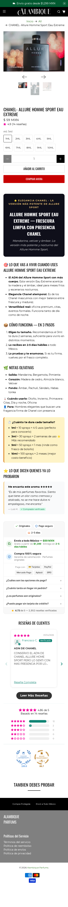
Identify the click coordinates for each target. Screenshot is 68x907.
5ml (49, 138)
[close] (64, 3)
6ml (8, 147)
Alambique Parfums (37, 867)
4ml (38, 138)
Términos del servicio (17, 842)
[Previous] (24, 77)
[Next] (43, 77)
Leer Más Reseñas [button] (34, 695)
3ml (28, 138)
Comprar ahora (34, 179)
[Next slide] (62, 664)
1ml (7, 138)
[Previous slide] (6, 664)
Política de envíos (15, 849)
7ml (18, 147)
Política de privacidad (17, 853)
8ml (29, 147)
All (40, 21)
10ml (51, 147)
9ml (39, 147)
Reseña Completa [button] (25, 682)
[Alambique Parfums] (34, 12)
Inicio (29, 21)
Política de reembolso (17, 846)
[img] (22, 635)
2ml (17, 138)
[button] (5, 124)
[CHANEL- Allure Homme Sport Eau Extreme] (33, 51)
